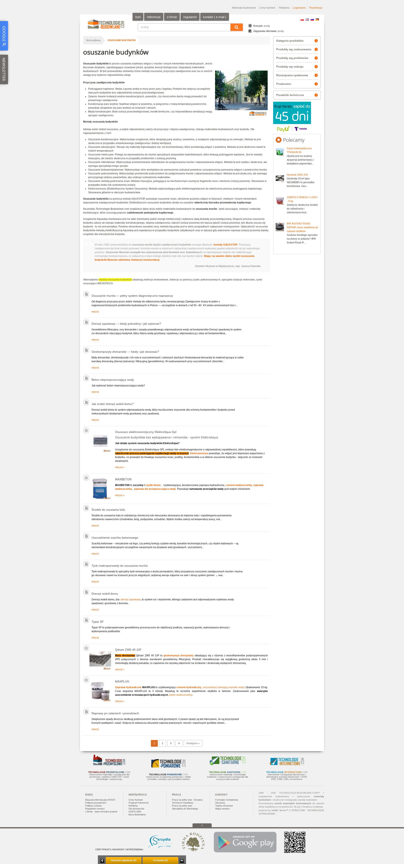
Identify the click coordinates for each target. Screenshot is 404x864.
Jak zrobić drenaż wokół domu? (113, 404)
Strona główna (93, 40)
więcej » (120, 467)
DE (317, 19)
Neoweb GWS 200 (297, 174)
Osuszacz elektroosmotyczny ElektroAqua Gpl (145, 432)
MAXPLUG (122, 681)
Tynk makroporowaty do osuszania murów (120, 565)
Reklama (284, 7)
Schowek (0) (160, 860)
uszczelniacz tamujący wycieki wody (223, 687)
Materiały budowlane (244, 7)
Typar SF (98, 621)
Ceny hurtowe (267, 7)
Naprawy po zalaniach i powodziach (115, 713)
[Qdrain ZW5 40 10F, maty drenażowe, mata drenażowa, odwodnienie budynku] (100, 669)
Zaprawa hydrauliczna (128, 687)
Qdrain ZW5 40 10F (128, 649)
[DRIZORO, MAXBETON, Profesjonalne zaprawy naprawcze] (100, 498)
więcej (95, 311)
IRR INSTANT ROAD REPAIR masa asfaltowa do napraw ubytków (302, 227)
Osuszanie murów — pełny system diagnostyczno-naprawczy (132, 295)
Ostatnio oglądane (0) (123, 860)
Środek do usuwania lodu (108, 509)
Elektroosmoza (199, 453)
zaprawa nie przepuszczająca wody (155, 488)
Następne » (193, 743)
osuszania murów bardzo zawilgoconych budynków (161, 244)
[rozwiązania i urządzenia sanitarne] (228, 764)
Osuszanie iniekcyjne (101, 154)
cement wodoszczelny (239, 485)
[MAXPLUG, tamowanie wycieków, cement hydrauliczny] (100, 700)
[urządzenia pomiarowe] (168, 766)
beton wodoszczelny (180, 694)
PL (302, 19)
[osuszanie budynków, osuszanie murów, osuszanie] (100, 451)
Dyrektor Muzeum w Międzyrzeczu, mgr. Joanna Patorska (227, 266)
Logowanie (299, 7)
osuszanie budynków (122, 40)
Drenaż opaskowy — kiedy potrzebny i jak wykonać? (126, 323)
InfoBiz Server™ (279, 810)
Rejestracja (315, 7)
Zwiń (181, 860)
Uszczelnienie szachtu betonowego (115, 537)
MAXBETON (123, 479)
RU (312, 19)
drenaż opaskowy (131, 599)
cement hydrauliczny (188, 687)
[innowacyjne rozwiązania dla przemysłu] (109, 764)
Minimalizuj (102, 860)
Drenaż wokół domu (105, 593)
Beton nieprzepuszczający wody (113, 379)
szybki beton (153, 485)
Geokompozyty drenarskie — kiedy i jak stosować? (125, 351)
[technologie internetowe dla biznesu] (287, 764)
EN (307, 19)
